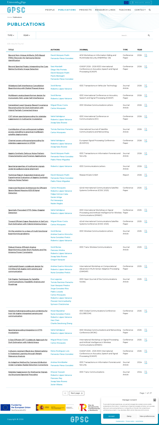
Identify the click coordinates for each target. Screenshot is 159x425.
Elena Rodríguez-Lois (60, 351)
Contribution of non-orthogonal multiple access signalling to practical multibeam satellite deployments (26, 131)
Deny (129, 416)
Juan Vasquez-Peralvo (60, 285)
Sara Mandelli (56, 66)
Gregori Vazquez (58, 260)
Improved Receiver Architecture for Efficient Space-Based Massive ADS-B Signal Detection (27, 190)
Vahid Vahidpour (58, 116)
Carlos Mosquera (58, 108)
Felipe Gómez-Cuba (59, 194)
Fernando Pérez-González (62, 58)
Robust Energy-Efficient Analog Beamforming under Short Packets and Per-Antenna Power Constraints (27, 249)
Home (9, 17)
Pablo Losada (57, 292)
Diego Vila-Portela (59, 70)
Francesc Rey (56, 378)
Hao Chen (55, 320)
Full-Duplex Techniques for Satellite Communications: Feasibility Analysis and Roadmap (26, 281)
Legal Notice (139, 421)
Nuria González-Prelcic (60, 237)
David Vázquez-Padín (60, 55)
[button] (155, 400)
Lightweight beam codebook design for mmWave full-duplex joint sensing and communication (25, 269)
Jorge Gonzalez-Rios (60, 289)
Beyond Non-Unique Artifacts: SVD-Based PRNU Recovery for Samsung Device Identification (26, 57)
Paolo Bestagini (58, 76)
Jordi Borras (56, 86)
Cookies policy (120, 421)
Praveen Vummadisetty (61, 301)
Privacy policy (130, 421)
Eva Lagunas (56, 279)
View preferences (147, 416)
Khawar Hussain (58, 372)
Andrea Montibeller (59, 362)
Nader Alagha (57, 203)
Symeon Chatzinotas (60, 304)
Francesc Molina (58, 250)
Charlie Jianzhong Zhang (61, 323)
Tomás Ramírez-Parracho (62, 129)
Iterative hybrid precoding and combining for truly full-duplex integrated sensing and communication (27, 313)
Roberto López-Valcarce (61, 89)
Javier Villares (56, 385)
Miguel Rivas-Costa (59, 105)
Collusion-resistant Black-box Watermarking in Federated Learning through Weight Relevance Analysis (27, 353)
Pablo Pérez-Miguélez (60, 160)
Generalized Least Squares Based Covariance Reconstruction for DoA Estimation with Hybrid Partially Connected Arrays (28, 107)
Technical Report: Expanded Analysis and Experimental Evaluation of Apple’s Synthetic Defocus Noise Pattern (28, 177)
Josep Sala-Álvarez (59, 123)
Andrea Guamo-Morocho (62, 234)
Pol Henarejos (57, 200)
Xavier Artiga (56, 197)
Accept (111, 416)
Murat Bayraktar (58, 311)
